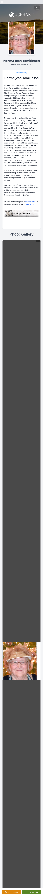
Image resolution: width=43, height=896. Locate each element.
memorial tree (30, 202)
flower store (29, 204)
